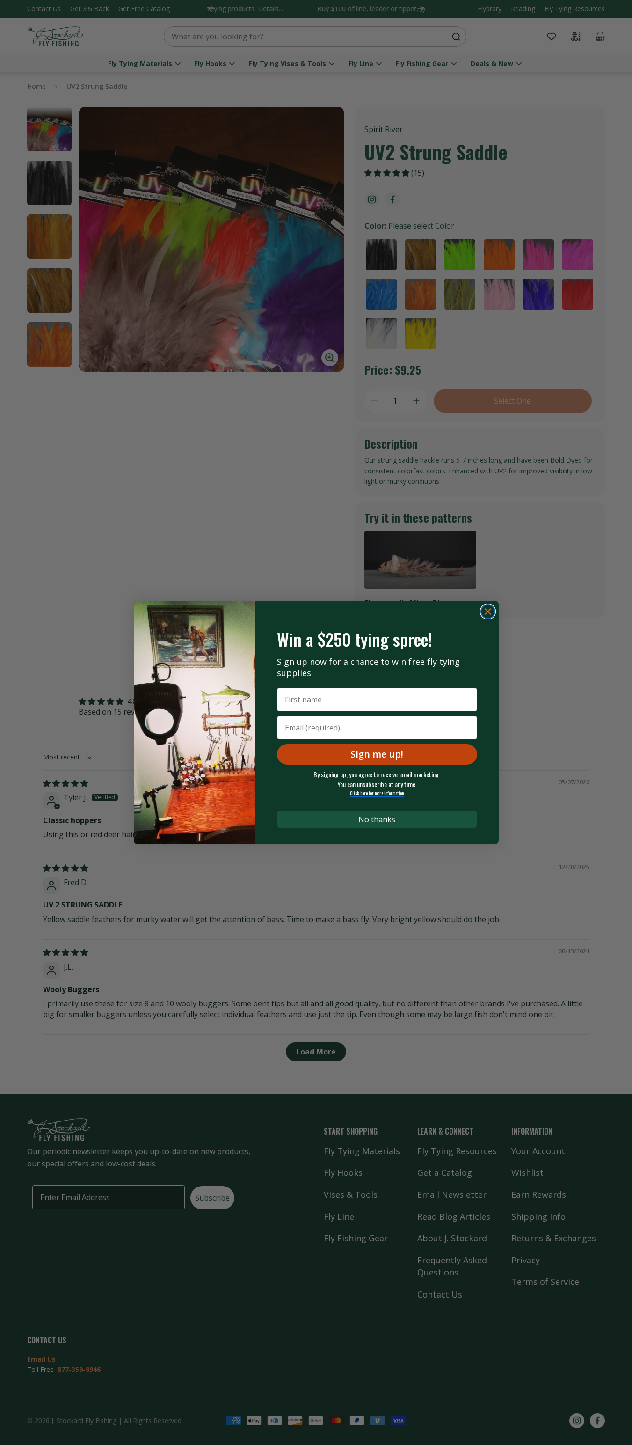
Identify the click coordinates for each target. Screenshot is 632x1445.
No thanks (376, 819)
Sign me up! (376, 754)
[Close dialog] (488, 612)
